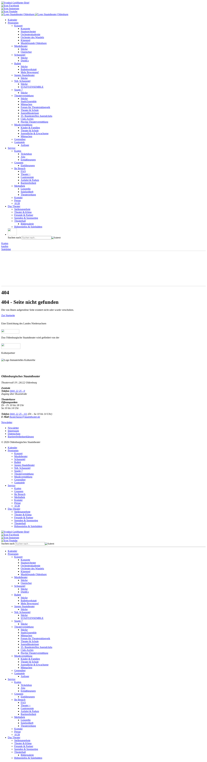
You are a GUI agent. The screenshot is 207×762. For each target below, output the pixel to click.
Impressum (13, 430)
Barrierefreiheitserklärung (21, 436)
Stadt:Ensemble (29, 101)
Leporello (26, 188)
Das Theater (14, 206)
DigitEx (25, 60)
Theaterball (20, 220)
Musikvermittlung (23, 124)
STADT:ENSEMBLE (32, 86)
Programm (13, 22)
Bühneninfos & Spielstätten (28, 226)
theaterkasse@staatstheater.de (24, 416)
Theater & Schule (30, 110)
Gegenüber (20, 139)
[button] (12, 231)
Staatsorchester (28, 31)
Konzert (18, 25)
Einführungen (28, 165)
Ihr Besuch (19, 168)
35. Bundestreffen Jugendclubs (36, 116)
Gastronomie (27, 177)
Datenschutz (14, 433)
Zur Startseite (8, 315)
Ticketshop (26, 153)
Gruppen (18, 162)
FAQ (23, 171)
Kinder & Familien (30, 127)
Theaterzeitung (28, 194)
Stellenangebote (22, 209)
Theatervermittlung (24, 95)
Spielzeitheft (27, 191)
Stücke (24, 49)
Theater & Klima (23, 212)
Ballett (17, 63)
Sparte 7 (18, 89)
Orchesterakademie (30, 34)
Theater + (26, 174)
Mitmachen (26, 104)
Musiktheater (20, 46)
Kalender (12, 19)
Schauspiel (19, 54)
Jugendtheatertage (30, 113)
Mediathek (19, 186)
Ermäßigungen (28, 159)
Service (11, 148)
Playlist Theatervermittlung (34, 121)
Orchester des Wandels (32, 37)
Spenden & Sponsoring (26, 218)
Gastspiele (19, 142)
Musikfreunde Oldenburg (34, 43)
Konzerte (25, 28)
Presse (17, 200)
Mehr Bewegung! (30, 72)
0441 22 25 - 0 (17, 391)
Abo (23, 156)
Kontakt (18, 197)
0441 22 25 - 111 (18, 414)
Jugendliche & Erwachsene (35, 133)
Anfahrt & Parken (30, 180)
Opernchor (26, 51)
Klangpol (25, 40)
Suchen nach (14, 237)
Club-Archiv (27, 119)
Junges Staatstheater (24, 75)
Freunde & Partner (23, 215)
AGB (17, 203)
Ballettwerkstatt (29, 69)
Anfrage (25, 145)
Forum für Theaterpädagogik (35, 107)
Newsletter (6, 422)
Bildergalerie (27, 223)
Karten (17, 151)
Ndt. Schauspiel (22, 81)
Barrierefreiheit (28, 183)
